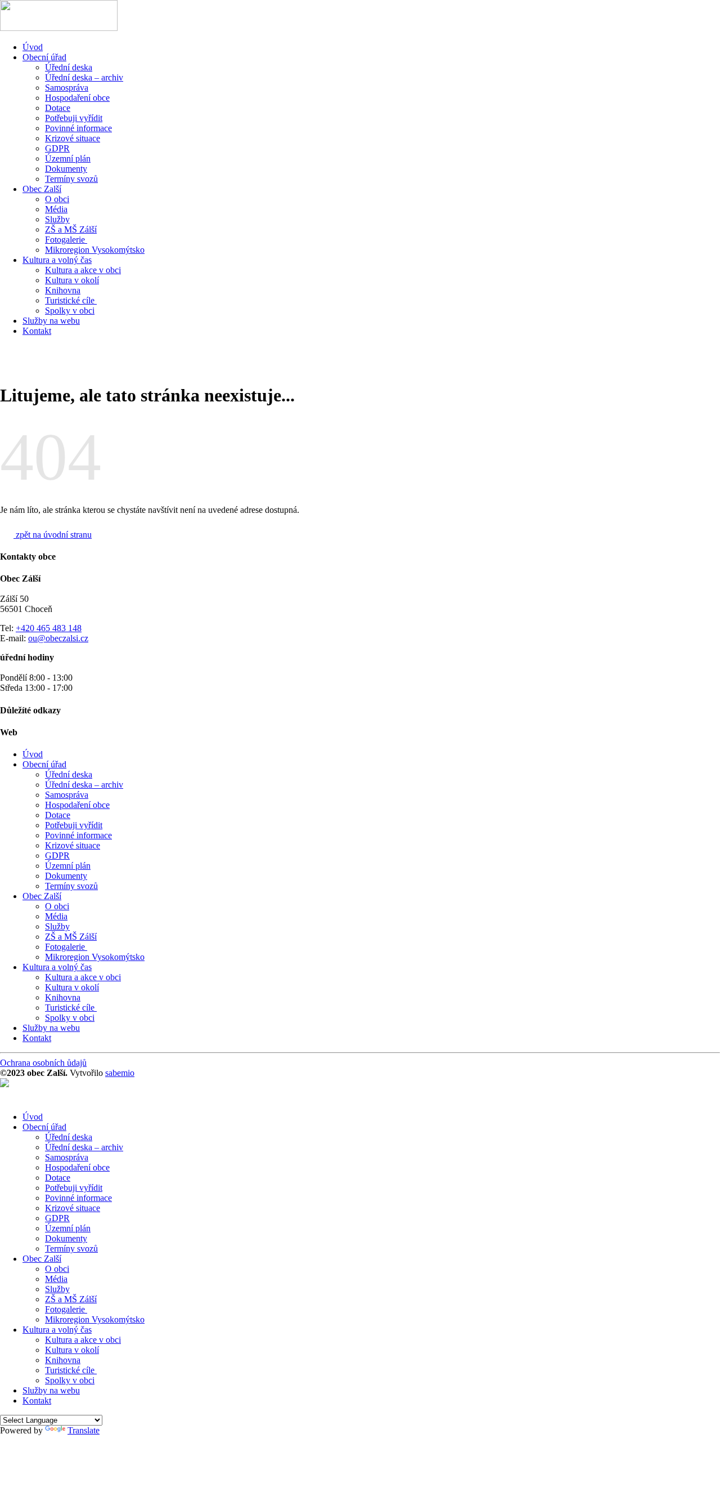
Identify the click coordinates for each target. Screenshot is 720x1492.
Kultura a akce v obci (83, 270)
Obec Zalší (41, 189)
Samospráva (66, 87)
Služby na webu (51, 320)
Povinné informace (78, 128)
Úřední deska (68, 67)
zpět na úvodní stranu (53, 534)
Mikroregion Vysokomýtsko (95, 249)
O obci (57, 199)
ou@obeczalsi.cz (58, 638)
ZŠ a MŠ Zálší (71, 229)
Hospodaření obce (77, 97)
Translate (84, 1430)
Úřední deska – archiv (84, 77)
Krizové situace (72, 138)
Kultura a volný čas (57, 260)
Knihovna (62, 290)
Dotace (57, 108)
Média (56, 209)
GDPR (57, 148)
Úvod (32, 47)
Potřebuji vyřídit (73, 118)
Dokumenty (66, 168)
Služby (57, 219)
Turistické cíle (71, 300)
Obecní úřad (44, 57)
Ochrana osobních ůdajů (43, 1062)
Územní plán (68, 158)
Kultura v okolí (72, 280)
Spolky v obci (69, 310)
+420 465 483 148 (49, 628)
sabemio (119, 1073)
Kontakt (36, 331)
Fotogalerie (66, 239)
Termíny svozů (71, 179)
